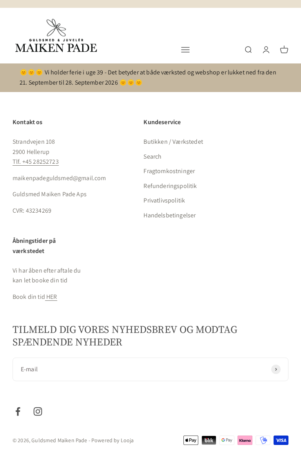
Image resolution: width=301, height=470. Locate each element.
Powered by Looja (112, 440)
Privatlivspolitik (164, 200)
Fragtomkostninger (169, 171)
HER (51, 297)
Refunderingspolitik (170, 186)
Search (152, 156)
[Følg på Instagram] (38, 411)
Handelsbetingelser (169, 215)
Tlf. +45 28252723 (36, 161)
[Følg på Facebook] (18, 411)
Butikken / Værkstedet (173, 141)
